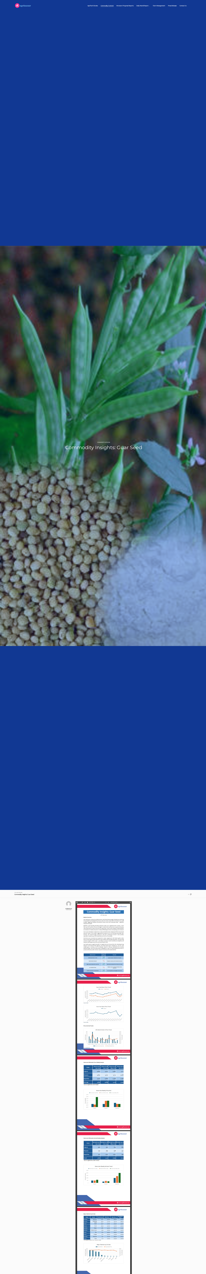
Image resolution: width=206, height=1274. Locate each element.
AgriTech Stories (93, 6)
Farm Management (159, 6)
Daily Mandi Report (142, 6)
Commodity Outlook (107, 6)
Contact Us (183, 6)
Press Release (172, 6)
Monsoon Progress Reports (124, 6)
